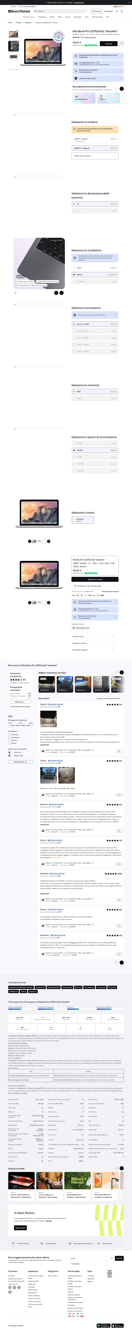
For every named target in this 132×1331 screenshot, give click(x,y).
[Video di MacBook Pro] (13, 46)
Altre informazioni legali (75, 1302)
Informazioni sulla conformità (110, 591)
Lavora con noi (13, 1284)
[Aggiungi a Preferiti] (121, 43)
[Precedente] (29, 541)
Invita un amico (53, 1276)
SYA (88, 591)
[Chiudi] (129, 2)
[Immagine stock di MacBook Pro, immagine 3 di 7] (13, 69)
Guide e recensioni (34, 1298)
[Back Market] (19, 11)
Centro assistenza (34, 1296)
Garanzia (70, 1292)
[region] (98, 98)
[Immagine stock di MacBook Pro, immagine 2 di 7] (13, 57)
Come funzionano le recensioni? (21, 706)
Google (49, 1221)
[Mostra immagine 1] (15, 292)
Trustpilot (90, 1276)
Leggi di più (44, 745)
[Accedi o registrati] (117, 11)
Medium (90, 1281)
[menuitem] (42, 17)
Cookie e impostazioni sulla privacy (75, 1298)
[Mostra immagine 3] (44, 541)
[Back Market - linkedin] (14, 1287)
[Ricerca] (35, 11)
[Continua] (48, 541)
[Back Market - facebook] (19, 1287)
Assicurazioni (32, 1293)
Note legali (71, 1305)
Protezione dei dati (74, 1295)
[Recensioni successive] (122, 963)
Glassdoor (90, 1279)
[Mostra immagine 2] (16, 292)
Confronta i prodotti (34, 1301)
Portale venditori (33, 1281)
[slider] (9, 725)
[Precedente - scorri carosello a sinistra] (116, 89)
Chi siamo (11, 1276)
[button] (58, 36)
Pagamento (32, 1284)
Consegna (31, 1287)
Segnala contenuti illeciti (75, 1308)
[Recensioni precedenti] (116, 963)
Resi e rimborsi (33, 1290)
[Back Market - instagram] (10, 1287)
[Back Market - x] (10, 1292)
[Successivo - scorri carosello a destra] (122, 89)
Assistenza (108, 11)
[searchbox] (62, 11)
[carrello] (122, 11)
